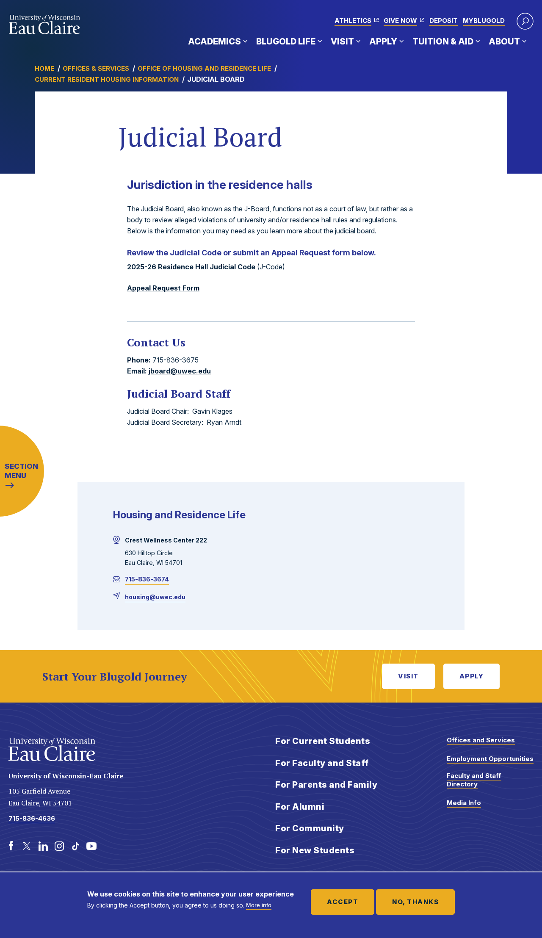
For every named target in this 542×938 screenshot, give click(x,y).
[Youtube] (91, 846)
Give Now (400, 21)
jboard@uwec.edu (180, 371)
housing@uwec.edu (155, 596)
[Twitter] (27, 846)
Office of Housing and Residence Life (204, 68)
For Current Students (322, 741)
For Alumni (299, 807)
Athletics (353, 21)
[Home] (44, 24)
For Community (309, 828)
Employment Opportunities (490, 759)
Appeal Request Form (163, 288)
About (504, 41)
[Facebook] (11, 846)
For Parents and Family (326, 785)
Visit (342, 41)
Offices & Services (96, 68)
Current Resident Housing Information (107, 79)
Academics (214, 41)
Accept (342, 902)
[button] (525, 21)
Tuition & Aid (442, 41)
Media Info (464, 803)
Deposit (443, 21)
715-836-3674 (147, 579)
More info (258, 905)
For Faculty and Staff (322, 763)
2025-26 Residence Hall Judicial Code (192, 267)
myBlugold (484, 21)
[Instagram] (59, 846)
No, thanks (415, 902)
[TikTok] (75, 846)
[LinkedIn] (43, 846)
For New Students (314, 850)
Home (44, 68)
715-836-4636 (31, 818)
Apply (383, 41)
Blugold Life (285, 41)
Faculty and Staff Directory (474, 780)
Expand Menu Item (245, 41)
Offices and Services (481, 740)
